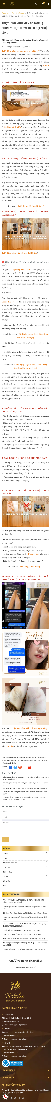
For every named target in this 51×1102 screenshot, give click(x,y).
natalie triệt (6, 760)
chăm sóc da (16, 757)
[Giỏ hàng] (42, 3)
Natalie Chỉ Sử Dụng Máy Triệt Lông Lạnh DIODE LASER (21, 930)
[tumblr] (19, 1098)
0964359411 (13, 1053)
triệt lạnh (13, 760)
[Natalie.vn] (12, 4)
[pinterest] (11, 1098)
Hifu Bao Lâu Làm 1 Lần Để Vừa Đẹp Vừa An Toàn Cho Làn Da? (24, 949)
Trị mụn (5, 858)
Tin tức (5, 876)
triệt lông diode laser (30, 760)
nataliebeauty (34, 757)
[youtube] (23, 1098)
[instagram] (15, 1098)
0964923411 (13, 1036)
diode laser (25, 757)
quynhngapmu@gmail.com (18, 1025)
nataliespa (42, 757)
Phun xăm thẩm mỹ (10, 863)
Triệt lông (6, 867)
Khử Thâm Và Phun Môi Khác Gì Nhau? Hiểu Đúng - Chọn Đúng (24, 938)
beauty (9, 757)
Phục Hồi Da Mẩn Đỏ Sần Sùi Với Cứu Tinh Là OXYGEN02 (22, 934)
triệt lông (19, 760)
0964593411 (13, 1021)
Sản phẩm (6, 881)
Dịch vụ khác (7, 872)
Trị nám (5, 854)
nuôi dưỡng (34, 141)
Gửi (5, 840)
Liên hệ (5, 886)
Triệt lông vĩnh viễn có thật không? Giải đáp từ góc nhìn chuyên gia (25, 788)
